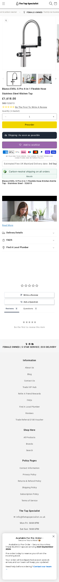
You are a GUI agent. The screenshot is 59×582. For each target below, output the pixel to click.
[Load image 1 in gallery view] (14, 79)
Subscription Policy (29, 494)
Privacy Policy (29, 474)
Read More (7, 225)
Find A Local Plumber (29, 407)
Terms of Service (30, 500)
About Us (29, 367)
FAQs (29, 400)
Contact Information (29, 468)
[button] (3, 3)
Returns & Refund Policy (29, 481)
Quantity (11, 111)
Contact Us (29, 381)
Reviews (29, 413)
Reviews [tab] (10, 308)
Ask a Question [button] (31, 302)
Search (29, 450)
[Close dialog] (53, 536)
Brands (29, 444)
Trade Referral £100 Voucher (29, 420)
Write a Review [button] (30, 295)
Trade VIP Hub (30, 387)
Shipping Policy (29, 487)
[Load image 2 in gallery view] (29, 79)
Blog (29, 374)
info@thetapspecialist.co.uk (30, 517)
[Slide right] (56, 78)
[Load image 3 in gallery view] (45, 79)
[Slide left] (3, 78)
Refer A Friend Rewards (29, 394)
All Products (29, 437)
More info (29, 176)
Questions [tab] (28, 308)
